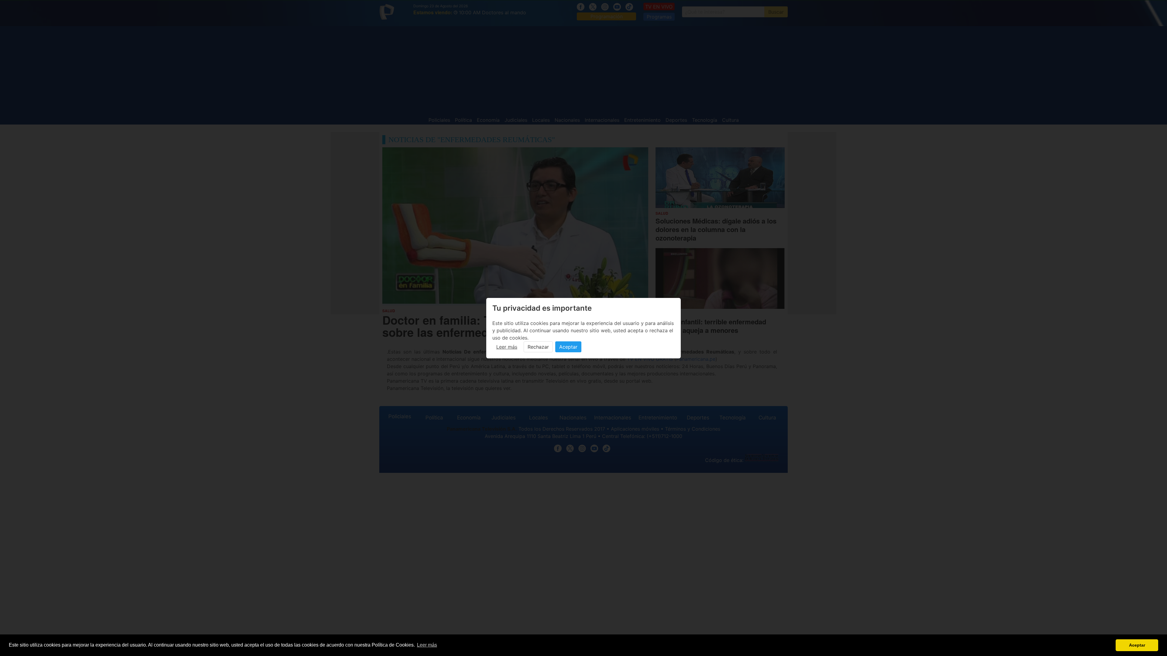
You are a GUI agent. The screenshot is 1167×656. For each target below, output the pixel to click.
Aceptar (568, 347)
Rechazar (538, 347)
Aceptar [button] (1137, 645)
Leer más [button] (427, 644)
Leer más (506, 347)
